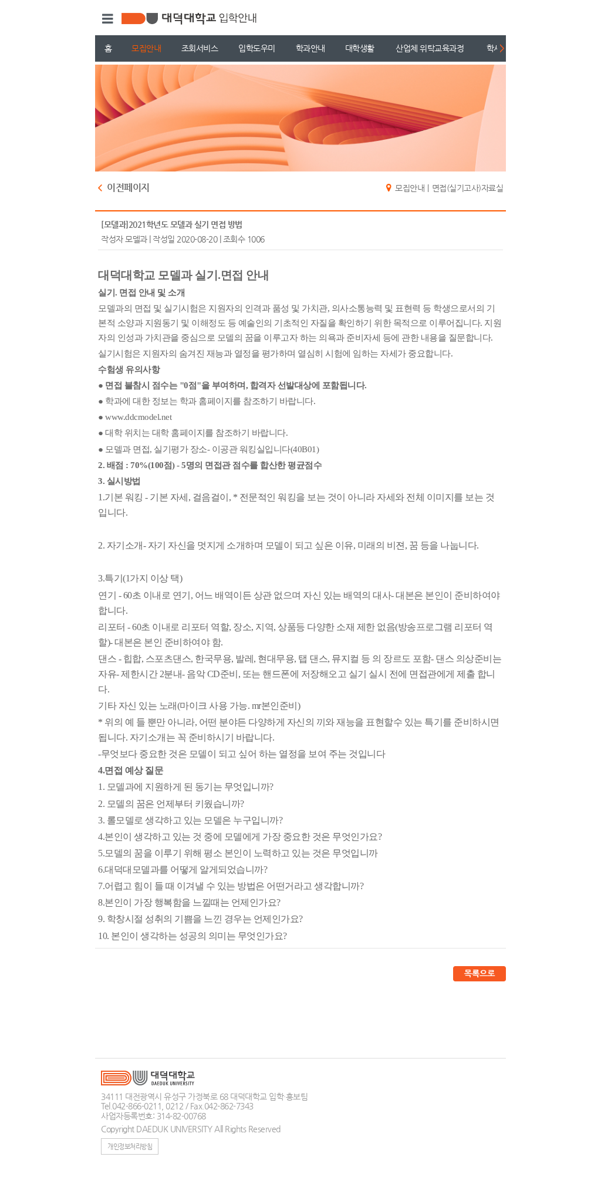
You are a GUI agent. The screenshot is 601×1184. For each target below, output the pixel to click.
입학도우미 (256, 48)
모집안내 (146, 48)
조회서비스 (199, 48)
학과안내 (310, 48)
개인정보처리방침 (129, 1146)
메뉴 (106, 19)
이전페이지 (128, 188)
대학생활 (359, 48)
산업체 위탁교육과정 (430, 48)
